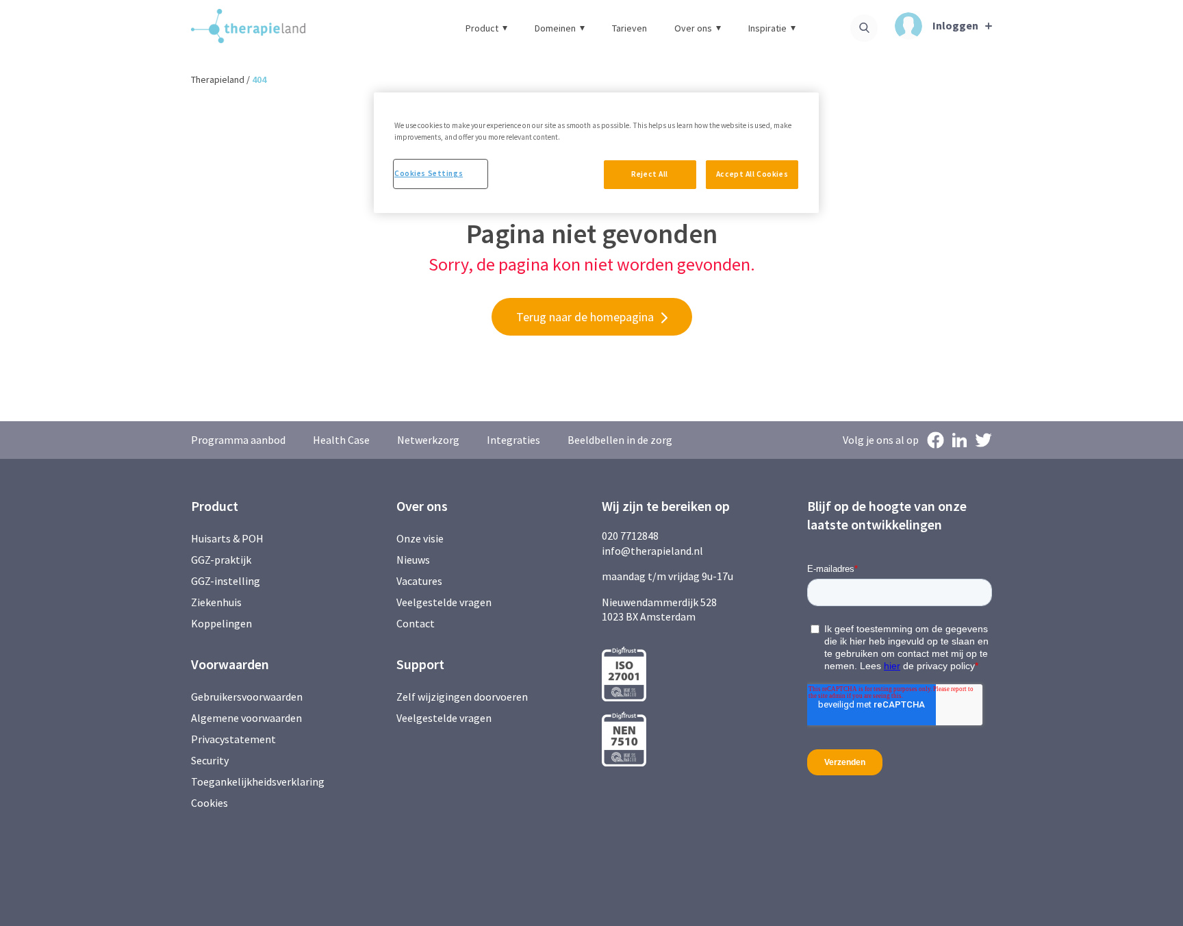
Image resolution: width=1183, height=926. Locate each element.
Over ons (693, 28)
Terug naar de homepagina (585, 317)
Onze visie (420, 538)
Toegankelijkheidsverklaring (258, 781)
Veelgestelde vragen (444, 602)
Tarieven (629, 28)
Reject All (649, 174)
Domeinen (555, 28)
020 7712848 (630, 535)
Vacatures (419, 581)
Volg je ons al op (881, 440)
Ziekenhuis (216, 602)
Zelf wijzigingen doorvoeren (463, 696)
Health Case (341, 440)
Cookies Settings (428, 173)
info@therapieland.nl (652, 551)
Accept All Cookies (752, 174)
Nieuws (413, 559)
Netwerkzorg (428, 440)
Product (482, 28)
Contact (415, 623)
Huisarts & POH (227, 538)
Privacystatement (233, 739)
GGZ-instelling (225, 581)
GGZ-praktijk (221, 559)
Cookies (209, 803)
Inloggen (955, 25)
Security (210, 760)
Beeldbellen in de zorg (620, 440)
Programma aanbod (238, 440)
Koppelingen (221, 623)
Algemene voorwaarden (246, 718)
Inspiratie (767, 28)
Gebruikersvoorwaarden (247, 696)
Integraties (513, 440)
